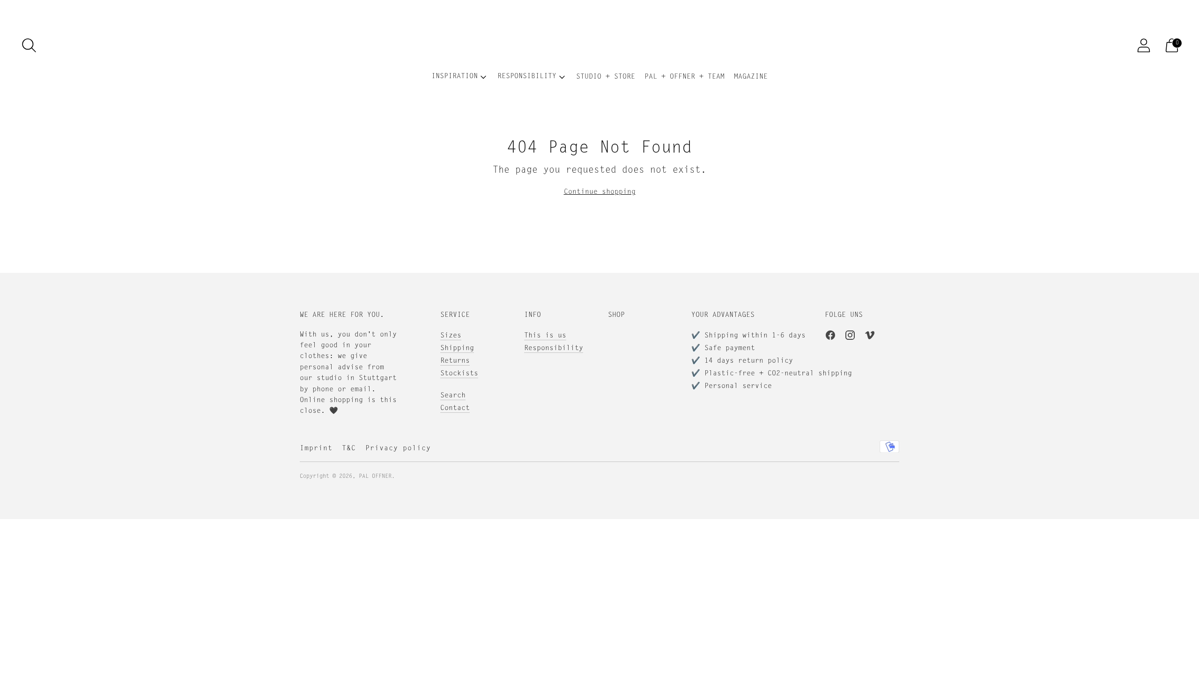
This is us (545, 335)
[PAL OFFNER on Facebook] (830, 337)
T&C (349, 448)
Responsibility (553, 348)
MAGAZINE (751, 77)
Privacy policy (398, 448)
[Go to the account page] (1144, 45)
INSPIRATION (454, 76)
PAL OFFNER (375, 476)
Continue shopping (600, 192)
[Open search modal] (29, 45)
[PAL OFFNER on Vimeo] (869, 337)
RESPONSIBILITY (526, 76)
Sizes (450, 335)
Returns (455, 361)
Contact (455, 408)
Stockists (459, 373)
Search (453, 395)
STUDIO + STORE (605, 77)
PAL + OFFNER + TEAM (684, 77)
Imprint (316, 448)
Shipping (457, 348)
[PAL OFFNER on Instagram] (850, 337)
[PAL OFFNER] (599, 45)
